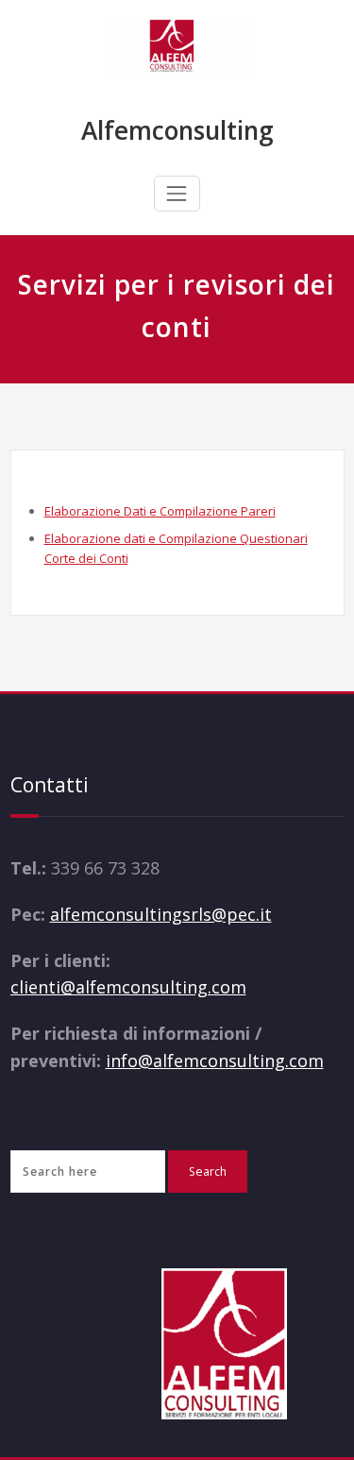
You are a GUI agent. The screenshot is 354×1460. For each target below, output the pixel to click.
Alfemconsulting (177, 130)
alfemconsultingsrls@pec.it (161, 914)
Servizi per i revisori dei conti (262, 351)
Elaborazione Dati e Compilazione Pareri (160, 510)
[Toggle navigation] (176, 194)
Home (145, 351)
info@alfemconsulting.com (215, 1060)
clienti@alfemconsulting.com (128, 987)
